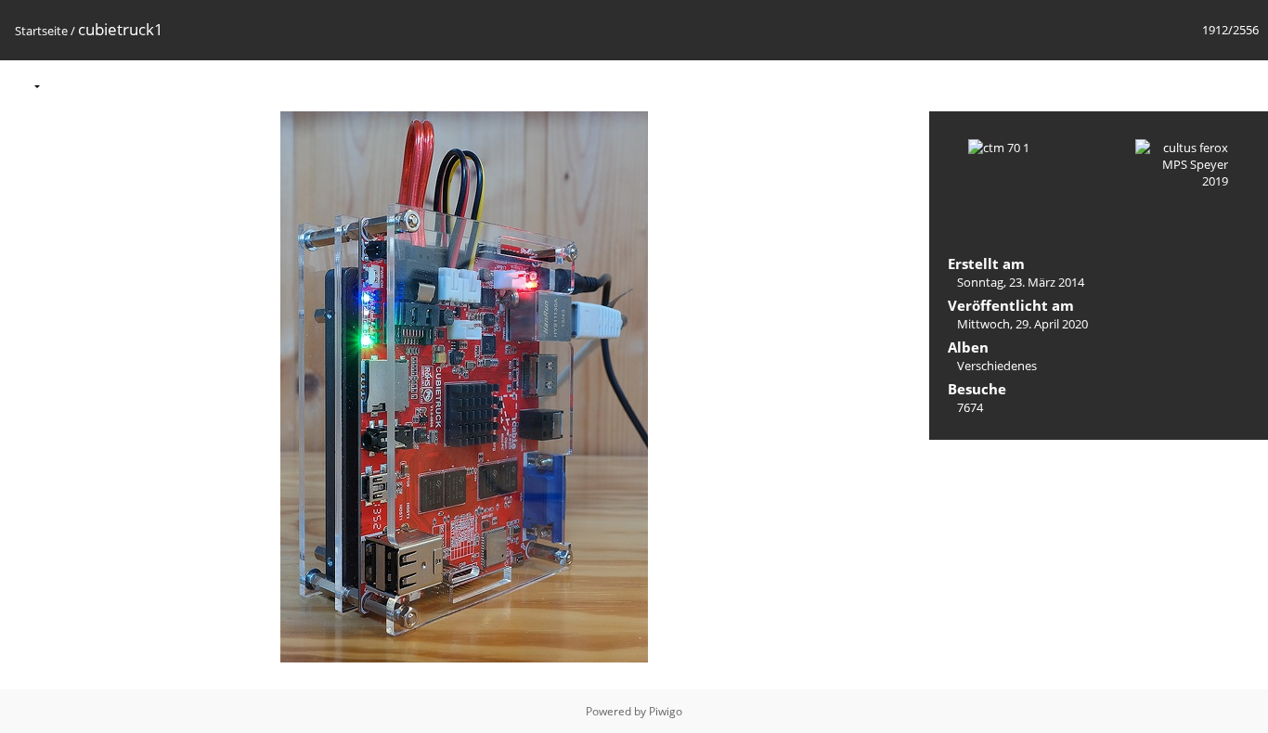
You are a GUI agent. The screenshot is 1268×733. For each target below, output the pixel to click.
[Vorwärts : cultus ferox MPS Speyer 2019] (1243, 85)
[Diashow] (65, 85)
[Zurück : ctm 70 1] (1204, 85)
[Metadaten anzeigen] (104, 85)
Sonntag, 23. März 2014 (1020, 282)
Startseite (41, 30)
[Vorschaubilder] (1165, 85)
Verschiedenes (997, 365)
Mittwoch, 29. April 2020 (1022, 323)
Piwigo (665, 711)
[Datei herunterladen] (143, 85)
